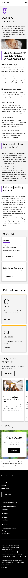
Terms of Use (4, 545)
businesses (5, 513)
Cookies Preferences (6, 560)
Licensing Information (14, 545)
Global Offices (5, 488)
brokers (4, 524)
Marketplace (4, 517)
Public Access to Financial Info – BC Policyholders (12, 562)
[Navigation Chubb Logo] (5, 3)
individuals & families (9, 502)
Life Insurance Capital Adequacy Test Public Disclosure (11, 557)
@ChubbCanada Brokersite (8, 506)
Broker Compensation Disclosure (9, 551)
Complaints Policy (14, 547)
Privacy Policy (4, 547)
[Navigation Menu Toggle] (26, 2)
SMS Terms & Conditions (7, 564)
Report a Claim (5, 483)
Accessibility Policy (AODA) (7, 549)
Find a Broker (5, 509)
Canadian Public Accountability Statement (11, 554)
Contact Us (4, 485)
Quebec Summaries (17, 560)
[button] (3, 426)
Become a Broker (5, 533)
